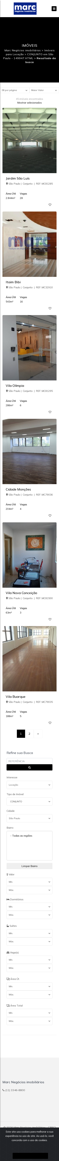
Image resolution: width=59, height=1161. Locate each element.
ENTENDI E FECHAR (30, 1155)
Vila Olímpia (15, 386)
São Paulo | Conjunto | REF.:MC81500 (31, 598)
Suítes (13, 925)
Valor (11, 874)
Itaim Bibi (13, 282)
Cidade (11, 810)
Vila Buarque (15, 697)
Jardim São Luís (18, 178)
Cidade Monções (18, 489)
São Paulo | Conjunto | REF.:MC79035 (31, 701)
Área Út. (15, 979)
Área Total (16, 1005)
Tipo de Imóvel (15, 794)
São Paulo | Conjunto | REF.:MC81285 (31, 183)
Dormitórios (16, 899)
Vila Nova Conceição (21, 593)
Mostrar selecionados (29, 102)
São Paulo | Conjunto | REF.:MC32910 (31, 287)
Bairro (10, 827)
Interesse (12, 777)
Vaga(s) (14, 952)
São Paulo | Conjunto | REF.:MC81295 (31, 390)
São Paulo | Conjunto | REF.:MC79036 (31, 494)
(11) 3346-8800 (15, 1090)
